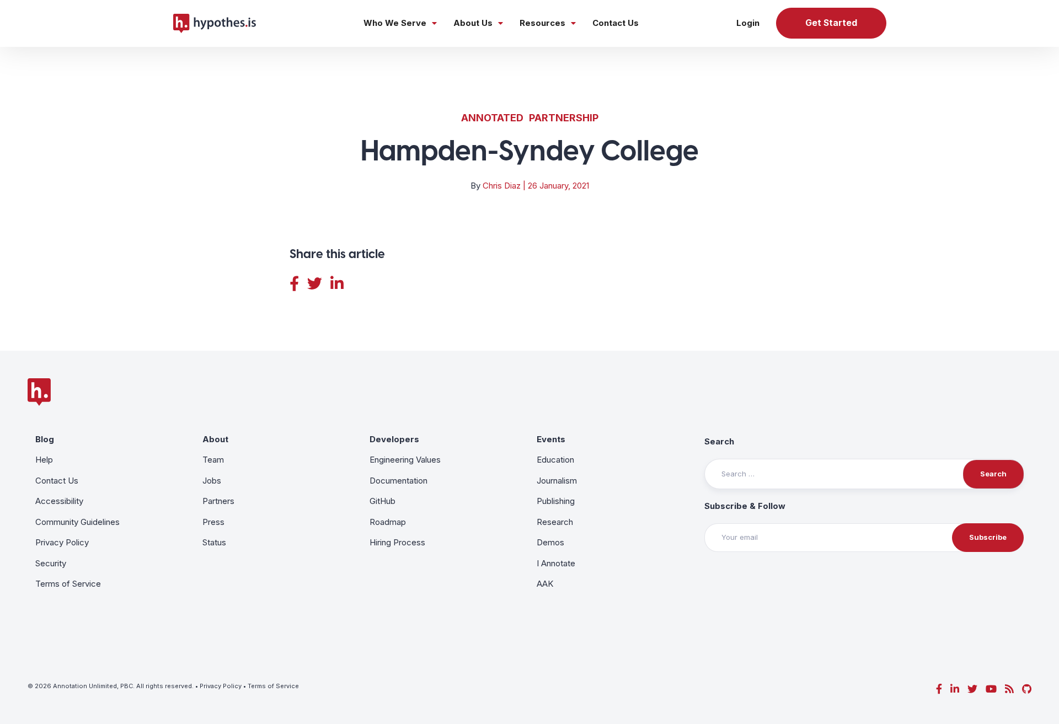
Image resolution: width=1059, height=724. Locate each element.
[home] (214, 23)
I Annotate (556, 563)
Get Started (831, 23)
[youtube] (991, 689)
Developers (394, 439)
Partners (218, 501)
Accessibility (59, 501)
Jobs (211, 480)
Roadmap (388, 522)
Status (214, 542)
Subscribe (988, 537)
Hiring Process (397, 542)
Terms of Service (68, 583)
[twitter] (972, 689)
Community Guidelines (77, 522)
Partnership (563, 118)
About (215, 439)
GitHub (382, 501)
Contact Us (615, 23)
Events (551, 439)
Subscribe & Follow (744, 506)
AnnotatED (492, 118)
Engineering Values (405, 459)
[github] (1026, 689)
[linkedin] (954, 689)
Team (213, 459)
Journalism (557, 480)
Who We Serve (394, 23)
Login (748, 23)
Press (213, 522)
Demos (550, 542)
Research (555, 522)
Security (50, 563)
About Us (473, 23)
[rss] (1009, 689)
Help (44, 459)
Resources (542, 23)
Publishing (556, 501)
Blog (44, 439)
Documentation (398, 480)
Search (719, 441)
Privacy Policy (62, 542)
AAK (545, 583)
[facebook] (939, 689)
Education (555, 459)
